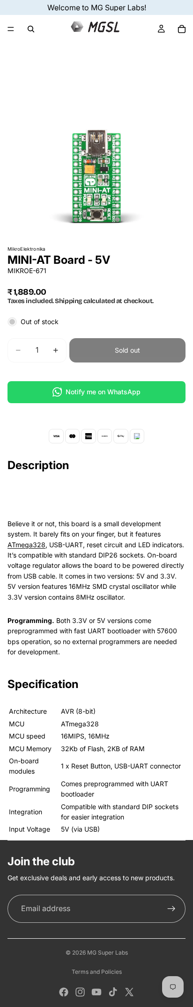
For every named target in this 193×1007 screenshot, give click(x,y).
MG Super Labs (107, 952)
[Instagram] (80, 992)
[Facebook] (63, 992)
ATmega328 (26, 545)
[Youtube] (96, 992)
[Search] (31, 29)
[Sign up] (171, 909)
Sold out (127, 350)
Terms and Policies (97, 971)
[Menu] (11, 29)
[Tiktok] (113, 992)
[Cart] (181, 29)
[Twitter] (129, 992)
